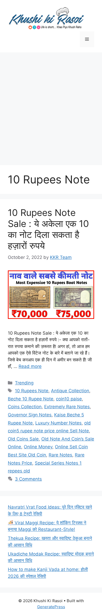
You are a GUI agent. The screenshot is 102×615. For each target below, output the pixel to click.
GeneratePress (51, 606)
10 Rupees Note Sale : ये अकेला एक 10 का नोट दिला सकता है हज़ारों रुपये (48, 229)
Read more (30, 366)
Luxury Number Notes (58, 423)
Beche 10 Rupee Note (30, 398)
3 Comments (28, 479)
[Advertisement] (51, 106)
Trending (24, 382)
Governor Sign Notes (30, 414)
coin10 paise (69, 398)
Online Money (38, 446)
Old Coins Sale (23, 439)
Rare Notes (60, 455)
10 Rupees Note (31, 390)
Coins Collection (25, 406)
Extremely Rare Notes (67, 406)
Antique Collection (70, 390)
